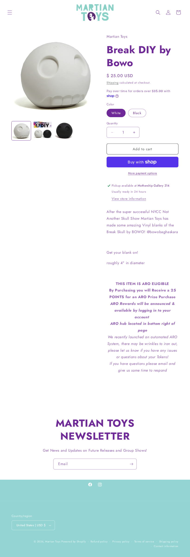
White (116, 113)
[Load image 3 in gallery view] (64, 131)
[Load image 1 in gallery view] (21, 131)
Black (137, 113)
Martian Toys (52, 541)
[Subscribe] (131, 464)
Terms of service (144, 541)
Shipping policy (169, 541)
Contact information (166, 546)
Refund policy (99, 541)
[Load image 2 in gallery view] (42, 131)
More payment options (142, 173)
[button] (10, 12)
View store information (129, 198)
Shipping (113, 83)
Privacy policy (121, 541)
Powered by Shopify (73, 541)
